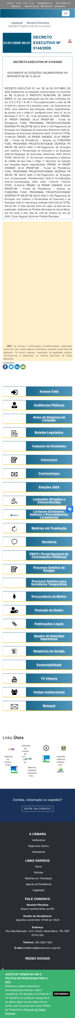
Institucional (38, 840)
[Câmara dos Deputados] (46, 756)
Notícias (38, 872)
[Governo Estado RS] (63, 745)
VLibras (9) (47, 6)
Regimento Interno (38, 846)
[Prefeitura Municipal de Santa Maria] (11, 748)
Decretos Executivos (38, 22)
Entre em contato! (37, 808)
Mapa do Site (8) (32, 6)
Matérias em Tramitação (38, 878)
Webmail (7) (16, 6)
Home (38, 866)
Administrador (59, 6)
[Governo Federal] (28, 756)
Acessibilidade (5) (44, 3)
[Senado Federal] (14, 767)
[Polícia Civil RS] (46, 745)
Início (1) (10, 3)
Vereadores (38, 851)
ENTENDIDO (61, 994)
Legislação (17, 22)
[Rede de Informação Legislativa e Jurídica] (60, 767)
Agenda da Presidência (38, 884)
